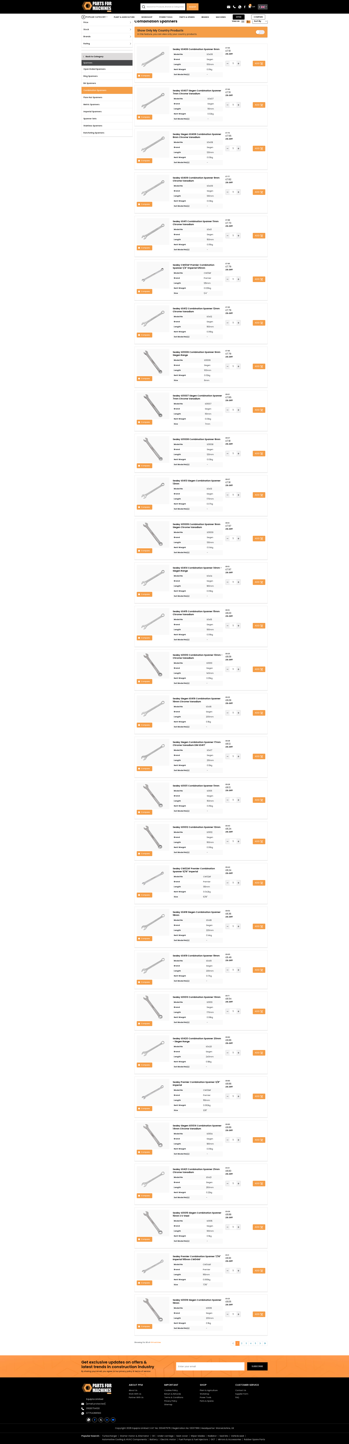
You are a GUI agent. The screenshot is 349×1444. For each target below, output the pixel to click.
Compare (145, 75)
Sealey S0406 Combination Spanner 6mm (196, 49)
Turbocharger (109, 1435)
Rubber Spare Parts (254, 1439)
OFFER (238, 17)
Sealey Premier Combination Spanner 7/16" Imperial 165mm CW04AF (197, 1258)
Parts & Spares (187, 17)
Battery (154, 1439)
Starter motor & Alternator (134, 1435)
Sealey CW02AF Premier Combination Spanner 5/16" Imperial (194, 870)
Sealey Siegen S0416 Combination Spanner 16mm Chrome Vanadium (197, 700)
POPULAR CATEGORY (96, 17)
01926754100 (93, 1408)
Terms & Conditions (173, 1397)
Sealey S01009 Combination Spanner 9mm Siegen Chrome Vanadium (196, 526)
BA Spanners (89, 83)
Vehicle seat (237, 1435)
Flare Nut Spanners (92, 97)
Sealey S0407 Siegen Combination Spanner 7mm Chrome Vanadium (197, 92)
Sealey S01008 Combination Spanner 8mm (196, 439)
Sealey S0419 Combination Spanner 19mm (196, 955)
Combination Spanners (94, 90)
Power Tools (165, 17)
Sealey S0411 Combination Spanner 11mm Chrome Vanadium (196, 223)
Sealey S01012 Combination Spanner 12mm (196, 827)
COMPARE (258, 17)
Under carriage (165, 1435)
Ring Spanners (90, 76)
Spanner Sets (90, 118)
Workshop (146, 17)
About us (133, 1390)
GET (213, 1439)
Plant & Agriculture (124, 17)
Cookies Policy (171, 1390)
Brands (87, 36)
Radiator (212, 1435)
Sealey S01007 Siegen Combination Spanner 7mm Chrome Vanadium (197, 397)
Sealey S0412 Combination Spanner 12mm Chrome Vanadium (196, 310)
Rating (86, 43)
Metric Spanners (91, 104)
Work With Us (135, 1394)
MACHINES (221, 17)
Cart (252, 6)
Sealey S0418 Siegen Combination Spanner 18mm (197, 914)
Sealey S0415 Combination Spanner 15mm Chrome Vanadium (196, 613)
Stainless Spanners (92, 125)
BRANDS (205, 17)
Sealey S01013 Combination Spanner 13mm (196, 997)
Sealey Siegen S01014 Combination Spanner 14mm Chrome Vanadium (197, 1127)
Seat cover (182, 1435)
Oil (153, 1435)
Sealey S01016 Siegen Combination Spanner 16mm (197, 1301)
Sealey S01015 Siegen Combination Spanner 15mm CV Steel (197, 1214)
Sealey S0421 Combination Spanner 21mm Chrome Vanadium (196, 1171)
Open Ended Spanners (94, 69)
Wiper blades (198, 1435)
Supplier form (241, 1394)
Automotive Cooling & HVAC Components (124, 1439)
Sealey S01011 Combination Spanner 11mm (196, 785)
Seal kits (223, 1435)
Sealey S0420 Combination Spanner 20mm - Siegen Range (197, 1040)
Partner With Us (136, 1397)
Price (85, 22)
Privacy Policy (170, 1401)
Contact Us (240, 1390)
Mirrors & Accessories (229, 1439)
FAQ (237, 1397)
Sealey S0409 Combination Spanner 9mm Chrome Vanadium (196, 179)
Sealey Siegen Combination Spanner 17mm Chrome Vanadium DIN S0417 (197, 744)
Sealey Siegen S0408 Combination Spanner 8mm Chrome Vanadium (197, 136)
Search (192, 6)
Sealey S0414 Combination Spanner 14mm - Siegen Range (197, 569)
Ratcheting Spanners (93, 132)
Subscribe (257, 1366)
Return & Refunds (172, 1394)
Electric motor (168, 1439)
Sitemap (168, 1404)
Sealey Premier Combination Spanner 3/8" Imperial (196, 1084)
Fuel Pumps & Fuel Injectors (193, 1439)
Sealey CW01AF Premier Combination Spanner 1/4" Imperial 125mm (193, 266)
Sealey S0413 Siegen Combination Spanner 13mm (197, 482)
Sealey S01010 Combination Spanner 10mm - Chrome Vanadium (197, 656)
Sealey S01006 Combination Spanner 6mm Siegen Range (196, 354)
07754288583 (93, 1413)
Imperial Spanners (92, 111)
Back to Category (94, 56)
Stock (86, 29)
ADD (257, 63)
